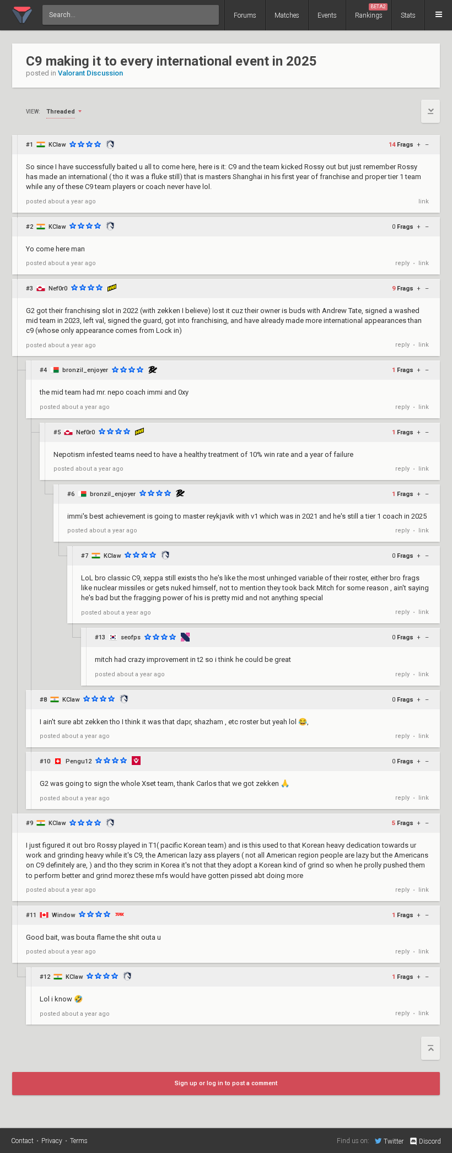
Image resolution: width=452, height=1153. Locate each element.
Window (63, 915)
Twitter (393, 1141)
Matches (287, 15)
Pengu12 (79, 761)
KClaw (57, 144)
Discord (430, 1141)
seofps (131, 637)
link (423, 201)
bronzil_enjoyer (85, 370)
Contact (22, 1141)
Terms (79, 1141)
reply (402, 263)
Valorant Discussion (90, 73)
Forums (245, 15)
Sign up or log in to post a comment (226, 1083)
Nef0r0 (58, 288)
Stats (408, 15)
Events (327, 15)
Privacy (51, 1141)
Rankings (370, 11)
